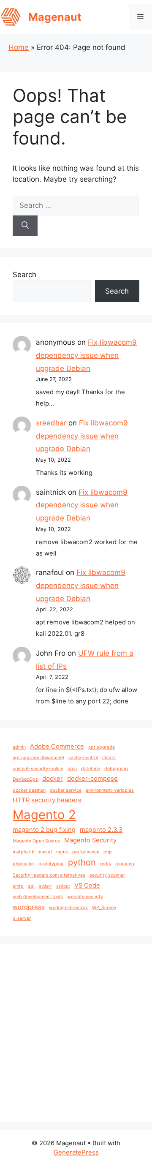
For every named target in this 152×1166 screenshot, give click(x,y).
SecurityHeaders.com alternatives (49, 875)
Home (18, 47)
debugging (116, 768)
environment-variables (110, 790)
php (107, 852)
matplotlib (24, 852)
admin (19, 747)
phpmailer (23, 863)
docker (52, 778)
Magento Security (90, 840)
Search (24, 274)
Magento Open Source (36, 841)
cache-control (83, 757)
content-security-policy (38, 768)
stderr (45, 886)
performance (85, 852)
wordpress (29, 907)
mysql (45, 852)
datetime (90, 768)
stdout (63, 886)
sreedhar (51, 423)
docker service (65, 790)
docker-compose (92, 778)
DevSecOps (25, 779)
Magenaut (54, 17)
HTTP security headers (47, 800)
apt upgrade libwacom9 (38, 757)
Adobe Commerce (57, 746)
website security (85, 896)
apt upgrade (101, 747)
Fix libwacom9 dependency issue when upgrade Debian (86, 355)
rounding (124, 863)
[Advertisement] (76, 1033)
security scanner (107, 875)
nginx (62, 852)
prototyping (51, 863)
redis (105, 863)
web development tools (38, 896)
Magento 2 (44, 814)
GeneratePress (76, 1152)
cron (72, 768)
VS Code (87, 885)
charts (109, 757)
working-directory (68, 907)
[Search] (25, 225)
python (82, 862)
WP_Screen (104, 907)
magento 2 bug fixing (44, 830)
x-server (22, 918)
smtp (18, 886)
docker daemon (29, 790)
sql (31, 886)
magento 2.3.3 (101, 830)
